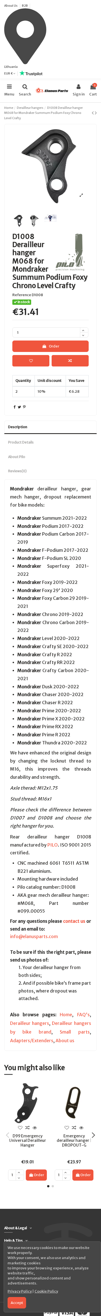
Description (17, 427)
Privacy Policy (20, 1291)
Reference (21, 295)
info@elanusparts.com (34, 936)
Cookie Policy (46, 1291)
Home (66, 1014)
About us (65, 1040)
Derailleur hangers (29, 1023)
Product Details (21, 442)
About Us (11, 6)
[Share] (14, 407)
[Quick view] (34, 1128)
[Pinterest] (24, 407)
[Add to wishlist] (30, 361)
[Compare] (27, 1128)
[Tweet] (19, 407)
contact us (74, 921)
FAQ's (83, 1014)
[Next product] (96, 112)
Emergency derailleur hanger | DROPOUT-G (74, 1140)
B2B (25, 6)
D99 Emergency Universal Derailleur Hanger (27, 1140)
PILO (52, 845)
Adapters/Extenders (31, 1040)
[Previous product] (93, 112)
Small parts (75, 1032)
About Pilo (16, 457)
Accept (17, 1302)
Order (54, 346)
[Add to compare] (70, 361)
